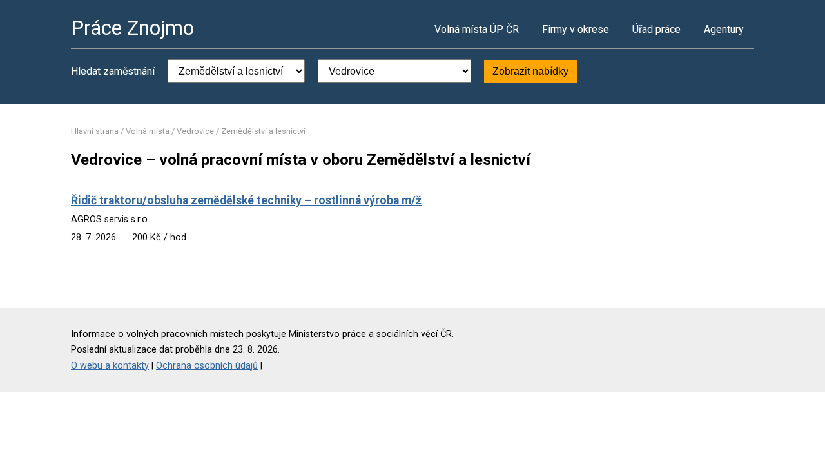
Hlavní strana (95, 131)
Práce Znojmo (132, 27)
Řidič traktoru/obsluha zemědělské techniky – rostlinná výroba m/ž (246, 200)
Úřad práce (656, 29)
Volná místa (148, 131)
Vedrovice (195, 131)
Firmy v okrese (575, 29)
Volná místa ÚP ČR (476, 29)
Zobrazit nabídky (530, 71)
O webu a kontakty (110, 365)
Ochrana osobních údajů (207, 365)
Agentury (724, 29)
